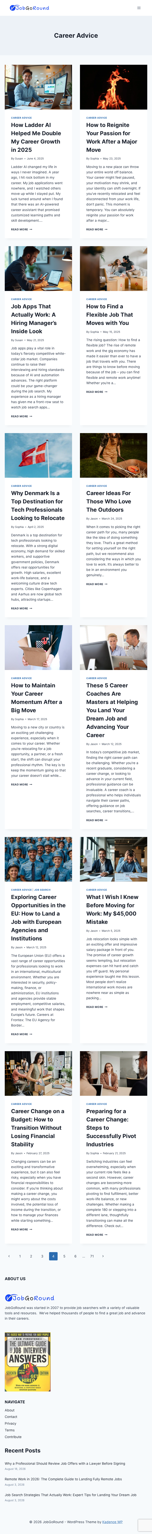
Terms (10, 1430)
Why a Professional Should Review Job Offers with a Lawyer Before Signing (65, 1464)
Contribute (13, 1437)
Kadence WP (112, 1522)
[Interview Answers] (28, 1361)
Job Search (42, 889)
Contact (11, 1417)
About (9, 1410)
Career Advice (21, 117)
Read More (21, 229)
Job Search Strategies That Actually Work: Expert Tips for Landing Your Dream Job (71, 1495)
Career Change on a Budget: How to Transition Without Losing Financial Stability (37, 1128)
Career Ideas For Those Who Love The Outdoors (108, 501)
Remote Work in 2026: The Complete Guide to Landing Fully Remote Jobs (63, 1479)
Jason (94, 518)
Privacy (10, 1423)
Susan (19, 158)
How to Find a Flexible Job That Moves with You (109, 314)
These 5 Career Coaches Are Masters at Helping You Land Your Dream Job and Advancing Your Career (112, 710)
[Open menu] (138, 8)
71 (92, 1256)
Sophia (94, 158)
